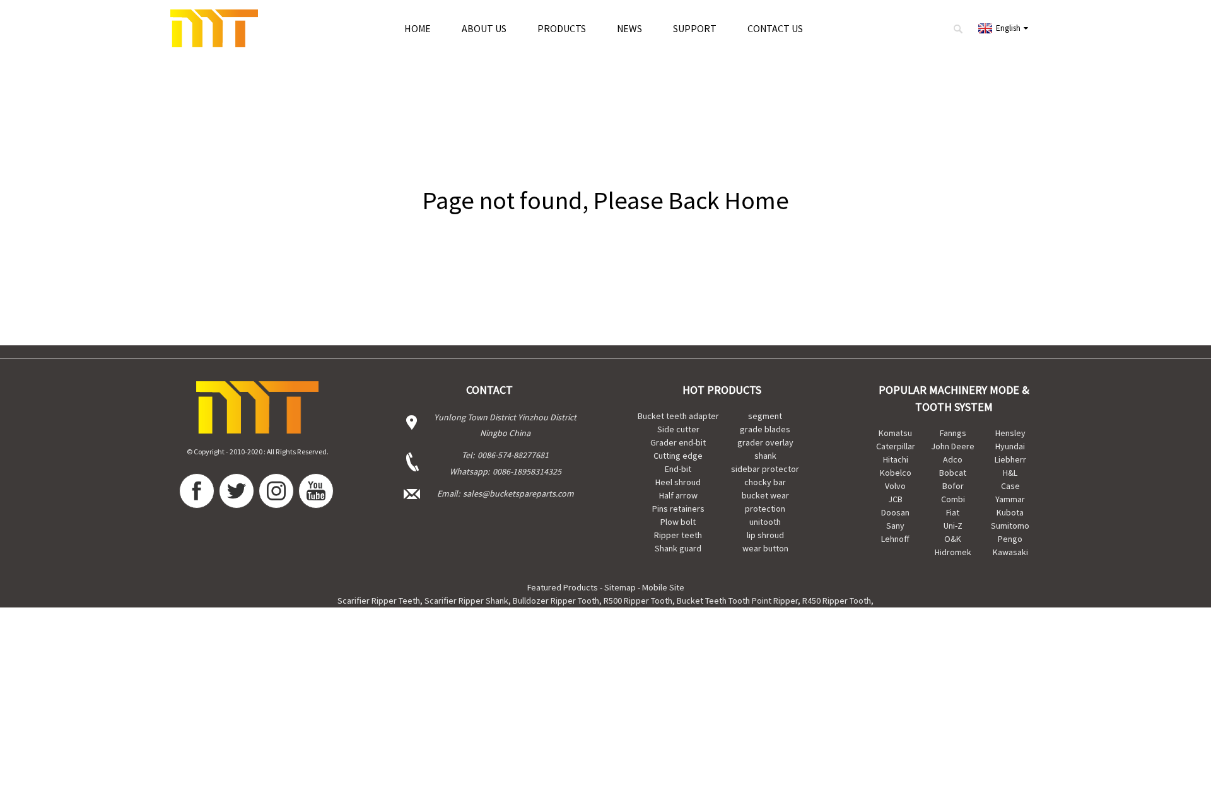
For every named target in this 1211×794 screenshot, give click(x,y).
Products (561, 28)
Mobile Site (663, 587)
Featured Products (562, 587)
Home (417, 28)
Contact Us (775, 28)
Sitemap (620, 587)
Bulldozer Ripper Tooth (556, 600)
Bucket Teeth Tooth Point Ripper (737, 600)
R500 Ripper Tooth (638, 600)
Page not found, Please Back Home (606, 200)
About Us (484, 28)
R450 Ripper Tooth (836, 600)
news (629, 28)
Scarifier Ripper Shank (466, 600)
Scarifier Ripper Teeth (378, 600)
